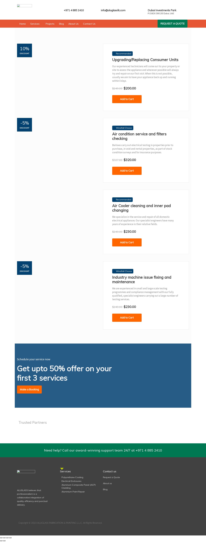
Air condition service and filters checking (139, 136)
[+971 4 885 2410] (66, 6)
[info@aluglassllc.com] (103, 6)
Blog (61, 23)
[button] (35, 23)
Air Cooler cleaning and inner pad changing (141, 207)
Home (22, 23)
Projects (50, 23)
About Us (73, 23)
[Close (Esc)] (10, 537)
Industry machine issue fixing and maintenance (141, 279)
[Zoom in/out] (1, 537)
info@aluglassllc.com (113, 10)
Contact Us (89, 23)
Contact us (109, 471)
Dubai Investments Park (162, 10)
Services (35, 23)
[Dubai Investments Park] (150, 6)
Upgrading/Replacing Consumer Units (145, 59)
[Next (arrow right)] (4, 540)
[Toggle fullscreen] (4, 537)
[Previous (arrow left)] (1, 540)
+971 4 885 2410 (74, 10)
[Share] (7, 537)
